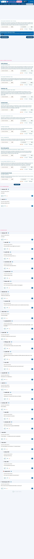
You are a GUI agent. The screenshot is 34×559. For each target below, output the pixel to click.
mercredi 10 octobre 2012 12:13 (5, 201)
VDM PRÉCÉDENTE (4, 37)
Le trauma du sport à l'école (6, 173)
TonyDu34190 (6, 271)
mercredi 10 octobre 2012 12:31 (8, 344)
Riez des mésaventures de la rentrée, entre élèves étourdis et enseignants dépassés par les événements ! (17, 33)
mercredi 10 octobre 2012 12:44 (8, 454)
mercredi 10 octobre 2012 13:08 (8, 473)
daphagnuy (3, 189)
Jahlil (2, 199)
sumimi (5, 242)
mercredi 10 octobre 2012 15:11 (8, 254)
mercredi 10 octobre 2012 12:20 (8, 414)
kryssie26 (3, 332)
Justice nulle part (4, 63)
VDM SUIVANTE (30, 37)
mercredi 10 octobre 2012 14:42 (8, 244)
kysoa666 (6, 351)
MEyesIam (6, 281)
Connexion (31, 1)
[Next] (20, 491)
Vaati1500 (6, 392)
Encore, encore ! (17, 184)
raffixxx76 (3, 311)
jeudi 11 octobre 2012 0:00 (7, 364)
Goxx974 (5, 252)
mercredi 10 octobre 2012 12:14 (8, 394)
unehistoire (6, 471)
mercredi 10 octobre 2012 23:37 (8, 283)
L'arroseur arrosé (4, 102)
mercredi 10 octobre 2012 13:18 (8, 424)
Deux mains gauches (5, 148)
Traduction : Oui (4, 88)
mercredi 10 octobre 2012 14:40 (8, 323)
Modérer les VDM (25, 1)
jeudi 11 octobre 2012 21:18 (7, 303)
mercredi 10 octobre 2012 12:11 (5, 191)
